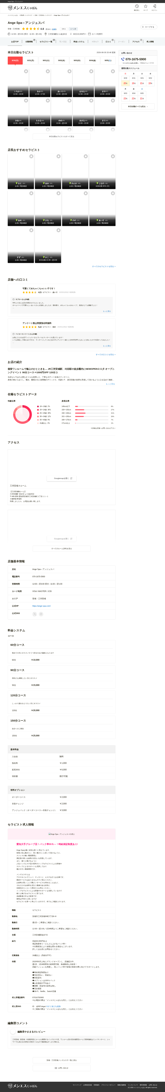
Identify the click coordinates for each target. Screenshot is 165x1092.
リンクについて (133, 1085)
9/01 (46, 60)
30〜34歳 (43, 416)
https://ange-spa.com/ (41, 606)
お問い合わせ (153, 1085)
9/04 (92, 60)
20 (125, 83)
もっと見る (107, 311)
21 (141, 83)
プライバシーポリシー (108, 1085)
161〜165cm (66, 416)
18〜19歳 (43, 406)
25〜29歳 (43, 413)
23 (125, 98)
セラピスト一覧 (46, 42)
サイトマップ (77, 1085)
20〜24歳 (43, 410)
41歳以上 (43, 423)
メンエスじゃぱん (13, 15)
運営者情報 (143, 1085)
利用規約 (96, 1085)
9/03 (77, 60)
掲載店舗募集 (121, 1085)
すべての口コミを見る (105, 354)
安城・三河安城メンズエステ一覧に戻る (62, 1060)
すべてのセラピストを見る (103, 266)
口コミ (108, 42)
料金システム (79, 42)
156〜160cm (66, 413)
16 (133, 83)
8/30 (15, 60)
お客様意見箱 (87, 1085)
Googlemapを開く (61, 478)
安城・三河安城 (13, 29)
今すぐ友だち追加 (53, 1006)
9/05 (108, 60)
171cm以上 (66, 423)
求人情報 (150, 42)
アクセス (136, 42)
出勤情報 (29, 42)
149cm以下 (66, 406)
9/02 (61, 60)
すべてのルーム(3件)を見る (61, 549)
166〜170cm (66, 420)
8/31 (30, 60)
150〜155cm (66, 410)
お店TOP (15, 42)
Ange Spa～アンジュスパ (26, 22)
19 (149, 83)
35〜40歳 (43, 420)
